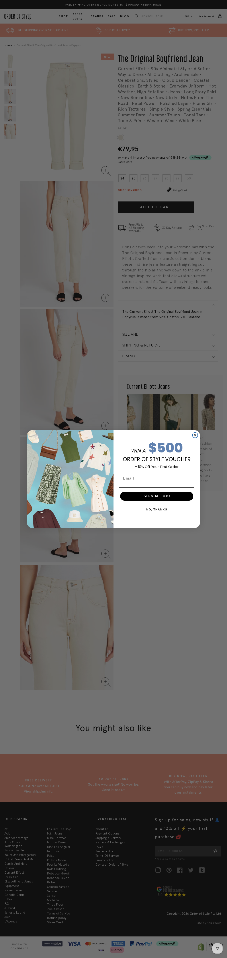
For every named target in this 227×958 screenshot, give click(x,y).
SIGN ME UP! (156, 496)
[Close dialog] (195, 435)
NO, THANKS (156, 509)
